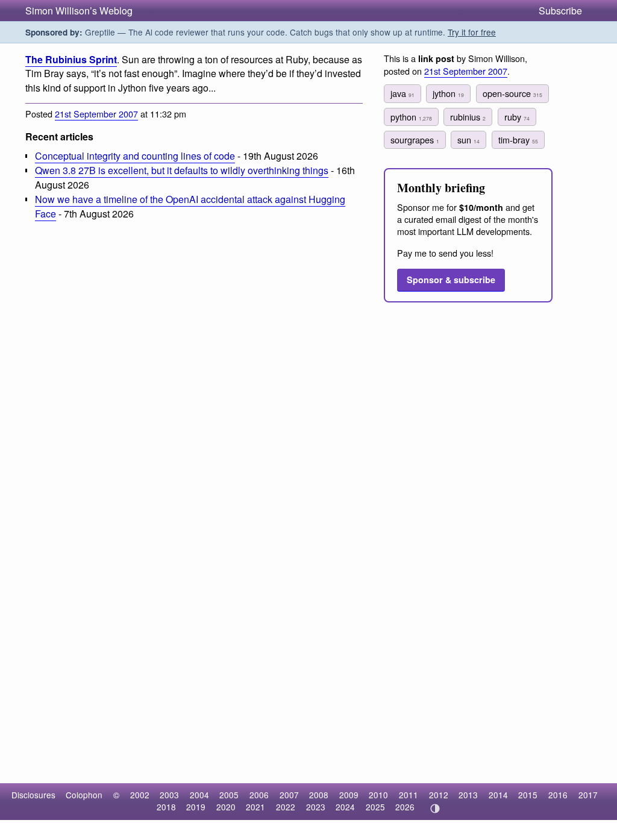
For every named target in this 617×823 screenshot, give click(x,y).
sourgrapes (414, 139)
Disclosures (33, 795)
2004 (199, 795)
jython (448, 93)
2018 (166, 807)
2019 (195, 807)
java (402, 93)
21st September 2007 (96, 113)
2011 (408, 795)
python (411, 116)
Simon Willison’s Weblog (79, 10)
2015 (527, 795)
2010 (378, 795)
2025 (375, 807)
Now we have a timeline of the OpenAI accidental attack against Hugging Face (190, 206)
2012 (438, 795)
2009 (349, 795)
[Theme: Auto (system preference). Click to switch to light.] (434, 808)
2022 (285, 807)
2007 (289, 795)
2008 (318, 795)
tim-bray (518, 139)
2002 (139, 795)
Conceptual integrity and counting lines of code (135, 156)
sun (468, 139)
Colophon (84, 795)
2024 (345, 807)
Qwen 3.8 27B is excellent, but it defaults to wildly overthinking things (181, 170)
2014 (498, 795)
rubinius (468, 116)
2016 (558, 795)
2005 (229, 795)
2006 (259, 795)
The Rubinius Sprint (71, 59)
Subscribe (560, 10)
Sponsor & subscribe (451, 280)
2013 (468, 795)
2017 (588, 795)
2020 (226, 807)
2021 (255, 807)
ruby (517, 116)
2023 (315, 807)
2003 (169, 795)
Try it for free (472, 32)
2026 (405, 807)
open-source (512, 93)
